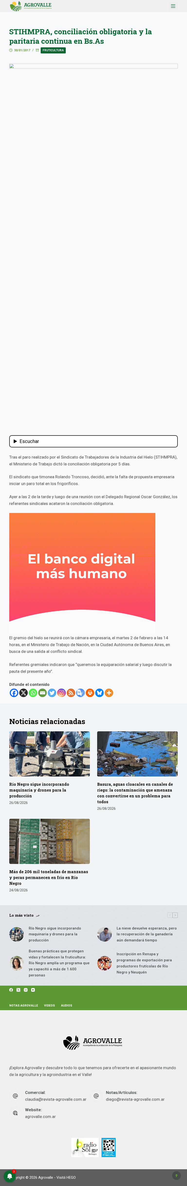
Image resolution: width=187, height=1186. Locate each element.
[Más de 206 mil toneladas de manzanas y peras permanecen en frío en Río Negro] (49, 841)
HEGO (71, 1177)
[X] (23, 693)
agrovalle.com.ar (40, 1116)
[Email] (42, 693)
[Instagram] (61, 693)
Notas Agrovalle (23, 1005)
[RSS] (71, 693)
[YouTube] (33, 990)
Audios (66, 1005)
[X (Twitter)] (18, 990)
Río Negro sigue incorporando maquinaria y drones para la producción (39, 790)
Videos (49, 1005)
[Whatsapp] (33, 693)
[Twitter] (52, 693)
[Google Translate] (80, 693)
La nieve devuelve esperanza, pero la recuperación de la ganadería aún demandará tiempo (147, 934)
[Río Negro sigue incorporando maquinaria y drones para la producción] (49, 753)
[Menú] (173, 6)
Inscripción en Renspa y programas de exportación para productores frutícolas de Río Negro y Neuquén (144, 963)
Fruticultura (53, 50)
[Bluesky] (99, 693)
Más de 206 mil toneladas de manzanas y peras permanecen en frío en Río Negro (48, 877)
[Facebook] (14, 693)
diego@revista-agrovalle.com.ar (135, 1099)
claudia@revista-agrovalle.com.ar (55, 1099)
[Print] (90, 693)
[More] (109, 693)
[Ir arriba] (176, 1175)
